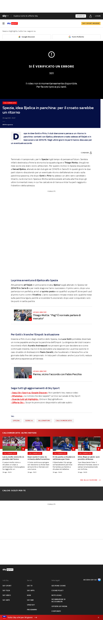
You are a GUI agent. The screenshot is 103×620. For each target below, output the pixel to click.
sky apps (31, 590)
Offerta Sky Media (59, 606)
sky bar (30, 600)
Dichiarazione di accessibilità (58, 600)
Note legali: (56, 580)
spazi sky (31, 605)
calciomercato (64, 421)
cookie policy (58, 590)
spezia (16, 421)
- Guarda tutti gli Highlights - (25, 399)
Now (29, 595)
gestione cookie (59, 586)
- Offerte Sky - (18, 402)
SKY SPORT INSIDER (90, 23)
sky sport (7, 586)
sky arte (6, 600)
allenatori (44, 421)
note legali (56, 595)
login (97, 16)
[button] (48, 617)
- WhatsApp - (17, 396)
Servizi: (29, 580)
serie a (29, 421)
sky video (7, 595)
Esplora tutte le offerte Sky (26, 16)
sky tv (29, 586)
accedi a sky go (90, 580)
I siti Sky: (6, 580)
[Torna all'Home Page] (12, 23)
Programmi (32, 610)
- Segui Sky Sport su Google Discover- (29, 392)
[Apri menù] (4, 23)
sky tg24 (6, 590)
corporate (56, 611)
